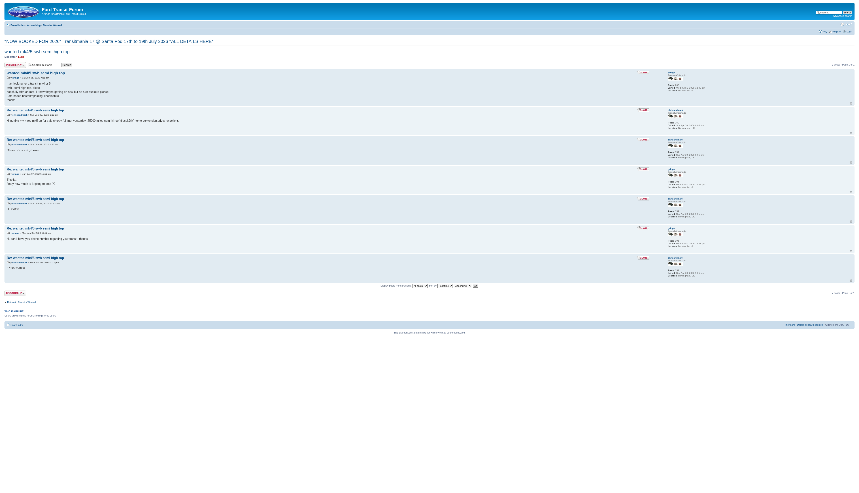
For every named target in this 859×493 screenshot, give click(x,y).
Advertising (34, 25)
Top (851, 103)
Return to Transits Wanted (21, 302)
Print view (842, 24)
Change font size (849, 24)
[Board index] (24, 11)
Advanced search (842, 16)
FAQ (825, 31)
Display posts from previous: (396, 285)
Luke (21, 56)
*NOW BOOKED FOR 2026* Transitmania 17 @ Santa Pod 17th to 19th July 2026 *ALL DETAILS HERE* (108, 41)
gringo (15, 77)
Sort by (433, 285)
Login (849, 31)
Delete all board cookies (810, 324)
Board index (18, 25)
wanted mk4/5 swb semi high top (37, 51)
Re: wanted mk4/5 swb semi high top (35, 110)
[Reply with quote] (643, 72)
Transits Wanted (52, 25)
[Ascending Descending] (466, 285)
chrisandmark (20, 115)
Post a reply (10, 63)
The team (790, 324)
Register (837, 31)
